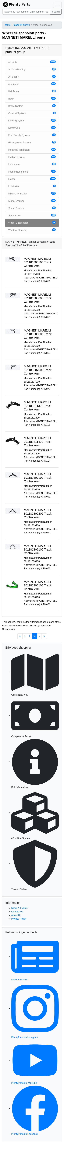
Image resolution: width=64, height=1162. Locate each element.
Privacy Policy (18, 919)
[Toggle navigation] (57, 5)
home (8, 25)
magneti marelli (22, 25)
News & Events (19, 908)
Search (56, 11)
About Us (16, 915)
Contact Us (17, 911)
